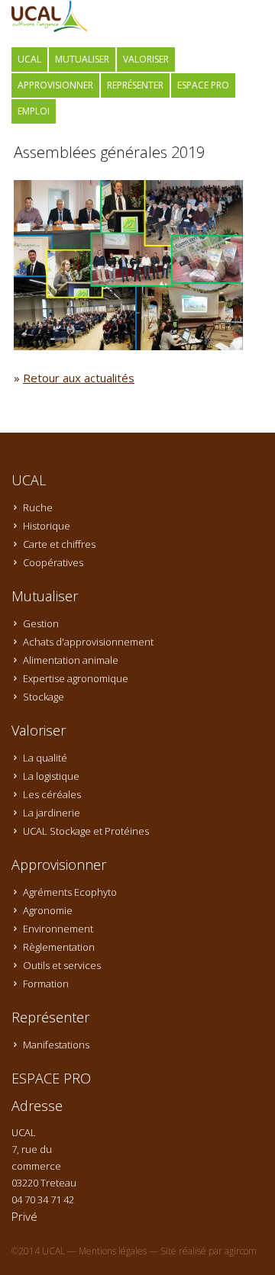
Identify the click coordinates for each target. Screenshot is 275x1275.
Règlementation (59, 947)
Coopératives (53, 562)
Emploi (34, 111)
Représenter (135, 85)
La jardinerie (51, 812)
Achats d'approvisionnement (88, 642)
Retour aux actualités (78, 377)
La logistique (51, 776)
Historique (46, 526)
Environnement (58, 928)
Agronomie (48, 910)
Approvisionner (55, 85)
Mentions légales (113, 1250)
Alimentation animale (70, 660)
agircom (241, 1250)
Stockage (43, 697)
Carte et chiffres (59, 544)
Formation (46, 983)
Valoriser (146, 59)
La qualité (45, 758)
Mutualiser (82, 59)
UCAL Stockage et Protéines (86, 831)
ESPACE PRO (203, 85)
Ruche (38, 507)
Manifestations (56, 1044)
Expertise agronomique (75, 678)
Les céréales (52, 794)
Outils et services (62, 965)
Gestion (41, 623)
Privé (24, 1216)
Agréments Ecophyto (70, 892)
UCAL (29, 59)
